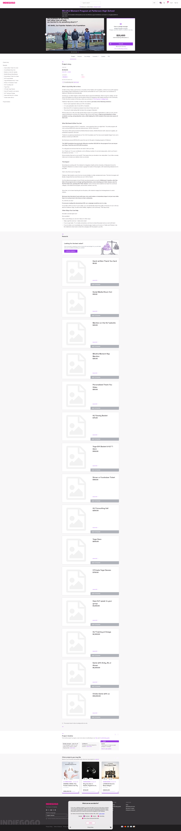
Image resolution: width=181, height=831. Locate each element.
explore (97, 759)
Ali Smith (65, 12)
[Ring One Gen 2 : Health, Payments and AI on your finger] (90, 770)
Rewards (5, 65)
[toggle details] (79, 793)
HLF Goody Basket (8, 78)
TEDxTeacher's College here (100, 99)
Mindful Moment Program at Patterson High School (88, 10)
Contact (113, 804)
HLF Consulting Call (8, 84)
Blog (112, 808)
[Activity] (167, 3)
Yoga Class (6, 86)
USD (154, 2)
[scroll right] (104, 34)
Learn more (72, 747)
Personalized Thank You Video (11, 76)
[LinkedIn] (55, 810)
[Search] (82, 2)
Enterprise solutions (130, 810)
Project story (6, 62)
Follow (121, 43)
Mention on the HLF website (10, 72)
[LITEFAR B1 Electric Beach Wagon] (110, 770)
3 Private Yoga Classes (9, 89)
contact (69, 72)
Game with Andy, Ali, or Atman (11, 95)
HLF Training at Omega (9, 93)
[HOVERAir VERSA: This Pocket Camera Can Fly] (70, 770)
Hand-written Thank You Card (11, 67)
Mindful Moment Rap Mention (11, 74)
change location (97, 6)
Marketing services (130, 806)
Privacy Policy (49, 826)
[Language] (161, 3)
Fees (127, 804)
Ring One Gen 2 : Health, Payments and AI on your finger (90, 785)
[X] (48, 810)
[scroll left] (46, 34)
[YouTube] (51, 810)
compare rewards (70, 251)
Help (96, 738)
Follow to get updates (106, 748)
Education (65, 76)
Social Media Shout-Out (9, 70)
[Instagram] (53, 810)
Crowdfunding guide (104, 738)
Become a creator (130, 808)
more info (64, 72)
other (83, 76)
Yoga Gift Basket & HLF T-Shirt (11, 80)
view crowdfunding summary (121, 48)
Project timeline (6, 101)
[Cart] (164, 3)
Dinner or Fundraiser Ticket (10, 82)
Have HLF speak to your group (11, 91)
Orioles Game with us (9, 97)
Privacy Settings (67, 826)
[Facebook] (46, 810)
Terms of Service (58, 826)
